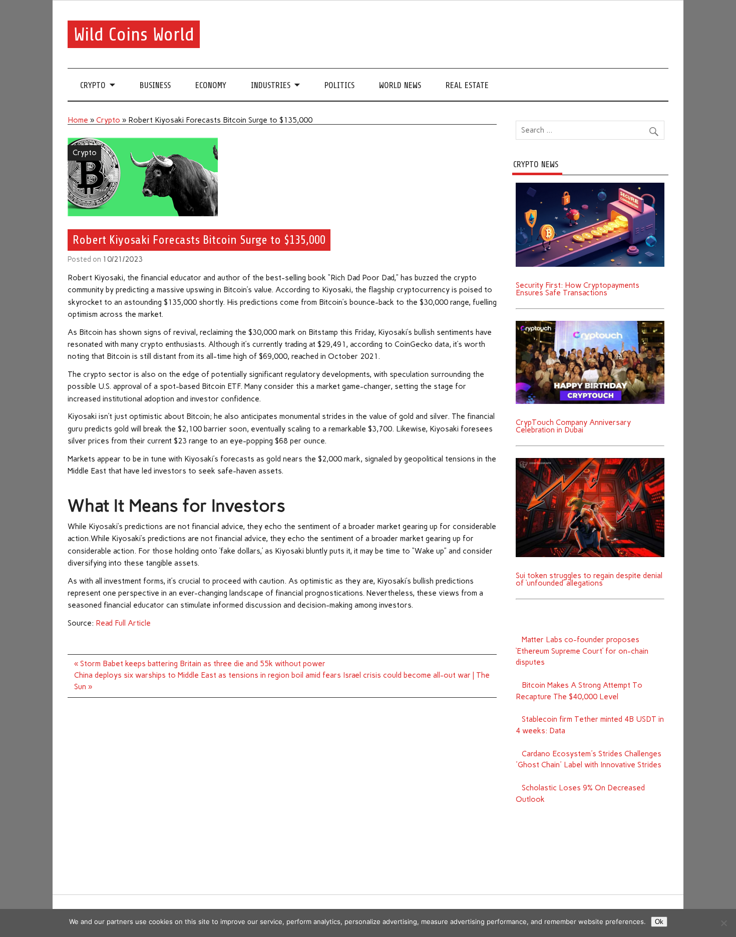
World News (400, 85)
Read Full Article (123, 623)
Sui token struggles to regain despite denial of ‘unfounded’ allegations (589, 579)
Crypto (93, 85)
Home (78, 120)
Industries (270, 85)
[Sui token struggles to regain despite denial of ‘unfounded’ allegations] (590, 461)
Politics (339, 85)
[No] (723, 923)
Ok (659, 921)
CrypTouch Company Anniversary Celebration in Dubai (573, 426)
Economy (210, 85)
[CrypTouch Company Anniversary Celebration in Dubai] (590, 324)
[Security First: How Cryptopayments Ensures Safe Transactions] (590, 186)
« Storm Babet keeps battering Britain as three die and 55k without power (199, 663)
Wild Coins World (134, 34)
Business (155, 85)
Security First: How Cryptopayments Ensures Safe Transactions (577, 289)
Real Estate (467, 85)
